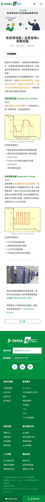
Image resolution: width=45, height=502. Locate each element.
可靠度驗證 (30, 46)
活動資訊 (7, 437)
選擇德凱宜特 (8, 469)
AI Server (27, 388)
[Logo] (11, 4)
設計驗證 (7, 401)
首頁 (12, 46)
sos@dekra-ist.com (21, 350)
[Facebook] (14, 367)
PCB (24, 413)
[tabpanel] (22, 19)
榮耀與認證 (27, 441)
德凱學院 (7, 445)
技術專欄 (7, 441)
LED (24, 409)
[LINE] (30, 367)
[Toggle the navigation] (40, 4)
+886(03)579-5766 (21, 358)
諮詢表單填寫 (28, 465)
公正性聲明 (27, 445)
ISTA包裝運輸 (28, 418)
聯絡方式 (26, 461)
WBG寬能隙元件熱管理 (30, 394)
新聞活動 (7, 426)
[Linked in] (22, 367)
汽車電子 (26, 405)
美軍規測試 (27, 401)
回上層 (22, 321)
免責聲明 (6, 483)
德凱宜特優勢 (8, 465)
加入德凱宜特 (8, 461)
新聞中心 (7, 433)
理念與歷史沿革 (29, 437)
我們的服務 (20, 46)
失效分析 (7, 392)
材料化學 (7, 396)
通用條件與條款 (8, 486)
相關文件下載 (28, 469)
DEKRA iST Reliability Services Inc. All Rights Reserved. (20, 490)
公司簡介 (26, 433)
